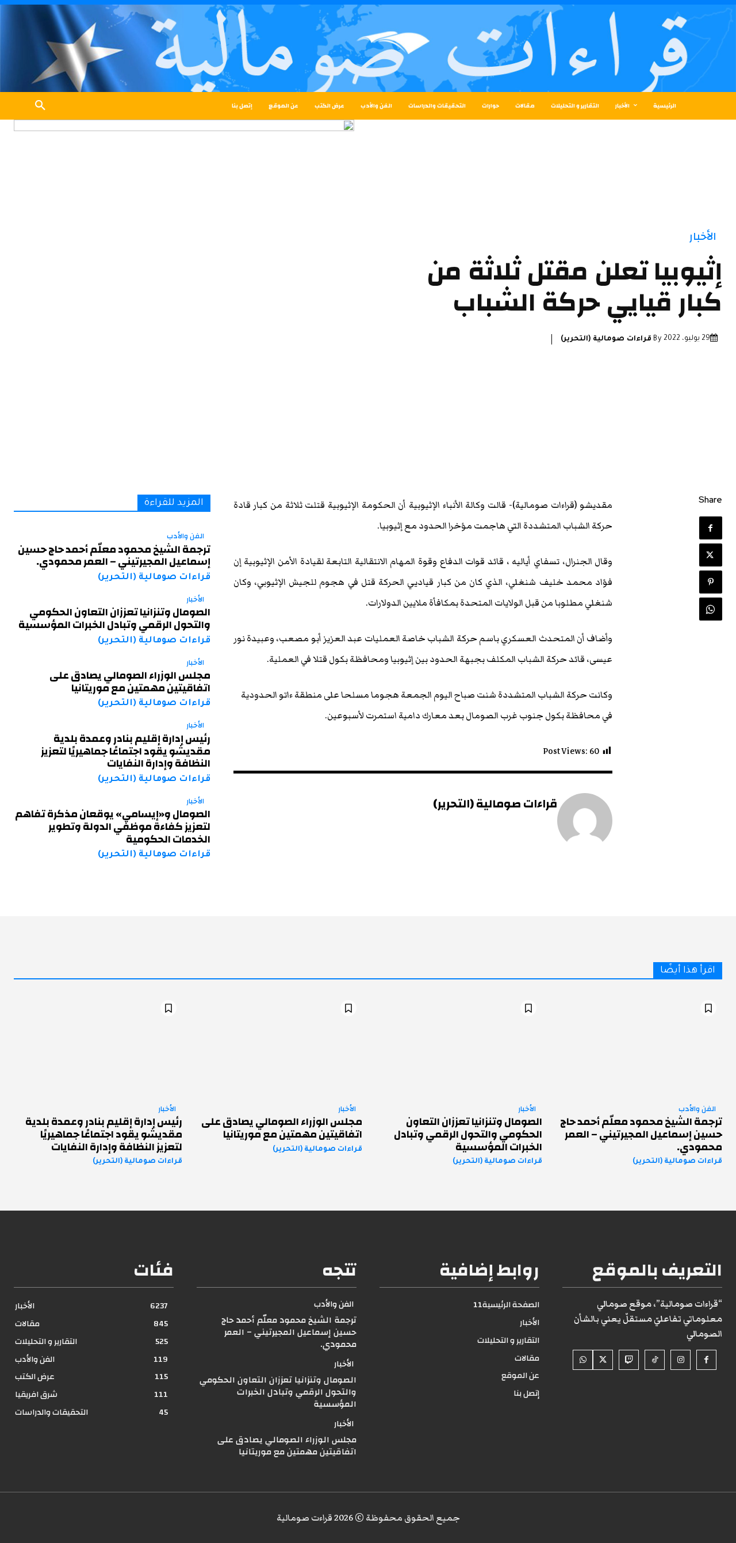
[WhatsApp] (710, 609)
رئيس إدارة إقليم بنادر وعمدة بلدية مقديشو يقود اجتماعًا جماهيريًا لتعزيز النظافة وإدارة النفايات (125, 751)
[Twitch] (629, 1360)
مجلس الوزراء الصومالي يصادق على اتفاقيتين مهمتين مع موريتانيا (129, 682)
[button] (40, 106)
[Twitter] (710, 554)
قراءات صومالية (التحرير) (606, 339)
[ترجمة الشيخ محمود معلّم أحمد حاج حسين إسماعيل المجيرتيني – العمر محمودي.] (638, 1045)
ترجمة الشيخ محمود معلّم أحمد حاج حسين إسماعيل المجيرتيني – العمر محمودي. (114, 556)
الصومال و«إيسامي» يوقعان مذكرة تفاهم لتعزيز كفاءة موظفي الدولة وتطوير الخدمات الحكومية (112, 826)
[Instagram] (680, 1360)
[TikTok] (655, 1360)
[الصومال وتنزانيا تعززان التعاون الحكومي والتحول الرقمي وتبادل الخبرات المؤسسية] (458, 1045)
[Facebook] (710, 527)
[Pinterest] (710, 582)
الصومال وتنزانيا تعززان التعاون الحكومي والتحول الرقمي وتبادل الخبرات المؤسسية (114, 618)
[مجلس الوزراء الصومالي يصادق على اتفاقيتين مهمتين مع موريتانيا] (278, 1045)
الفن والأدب (185, 536)
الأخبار (702, 236)
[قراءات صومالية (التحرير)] (584, 820)
